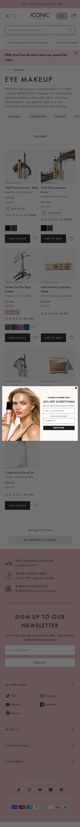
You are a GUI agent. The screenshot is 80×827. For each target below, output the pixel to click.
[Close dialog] (76, 388)
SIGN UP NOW (59, 428)
